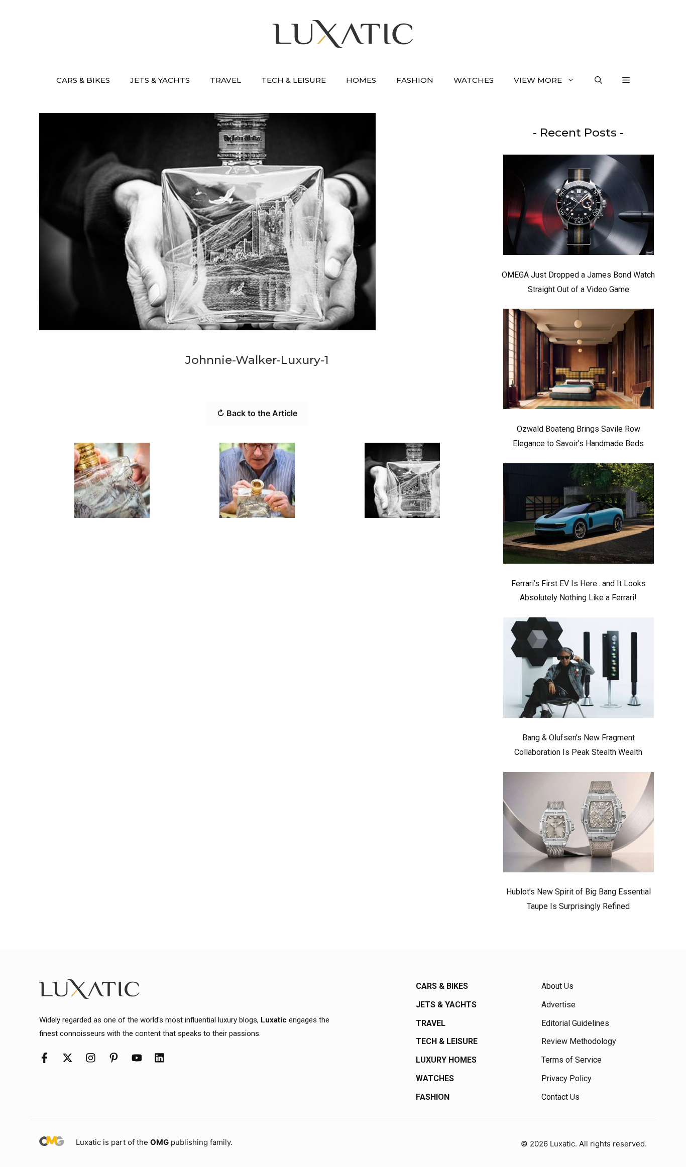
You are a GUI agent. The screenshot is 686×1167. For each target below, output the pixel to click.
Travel (225, 80)
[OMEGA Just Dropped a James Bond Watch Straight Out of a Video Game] (578, 207)
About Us (557, 986)
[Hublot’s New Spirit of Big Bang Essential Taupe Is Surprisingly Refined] (578, 824)
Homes (361, 80)
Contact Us (560, 1097)
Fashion (414, 80)
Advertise (558, 1004)
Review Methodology (578, 1041)
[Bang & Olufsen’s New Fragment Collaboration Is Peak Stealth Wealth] (578, 670)
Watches (473, 80)
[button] (598, 80)
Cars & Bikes (83, 80)
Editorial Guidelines (575, 1023)
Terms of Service (571, 1060)
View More (538, 80)
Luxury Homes (446, 1060)
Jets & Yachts (160, 80)
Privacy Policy (566, 1078)
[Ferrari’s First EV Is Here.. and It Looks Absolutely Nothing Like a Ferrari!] (578, 516)
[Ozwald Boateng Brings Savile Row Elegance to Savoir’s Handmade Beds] (578, 361)
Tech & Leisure (293, 80)
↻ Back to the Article (257, 413)
